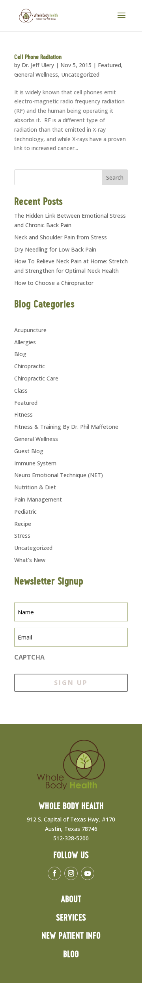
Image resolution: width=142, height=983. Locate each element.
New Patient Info (71, 936)
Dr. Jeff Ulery (38, 65)
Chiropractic (29, 366)
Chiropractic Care (36, 378)
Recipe (22, 523)
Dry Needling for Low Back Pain (55, 249)
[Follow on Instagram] (71, 873)
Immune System (35, 463)
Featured (109, 65)
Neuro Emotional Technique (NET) (58, 475)
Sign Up (71, 682)
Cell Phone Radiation (38, 57)
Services (71, 917)
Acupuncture (30, 330)
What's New (29, 560)
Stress (22, 535)
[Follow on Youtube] (87, 873)
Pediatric (25, 511)
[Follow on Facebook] (54, 873)
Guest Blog (28, 451)
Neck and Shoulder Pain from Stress (60, 237)
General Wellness (36, 74)
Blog (20, 354)
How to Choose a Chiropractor (53, 283)
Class (21, 390)
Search (114, 177)
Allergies (25, 342)
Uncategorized (80, 74)
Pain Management (38, 499)
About (71, 899)
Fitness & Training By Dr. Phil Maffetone (66, 426)
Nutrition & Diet (35, 487)
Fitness (23, 414)
